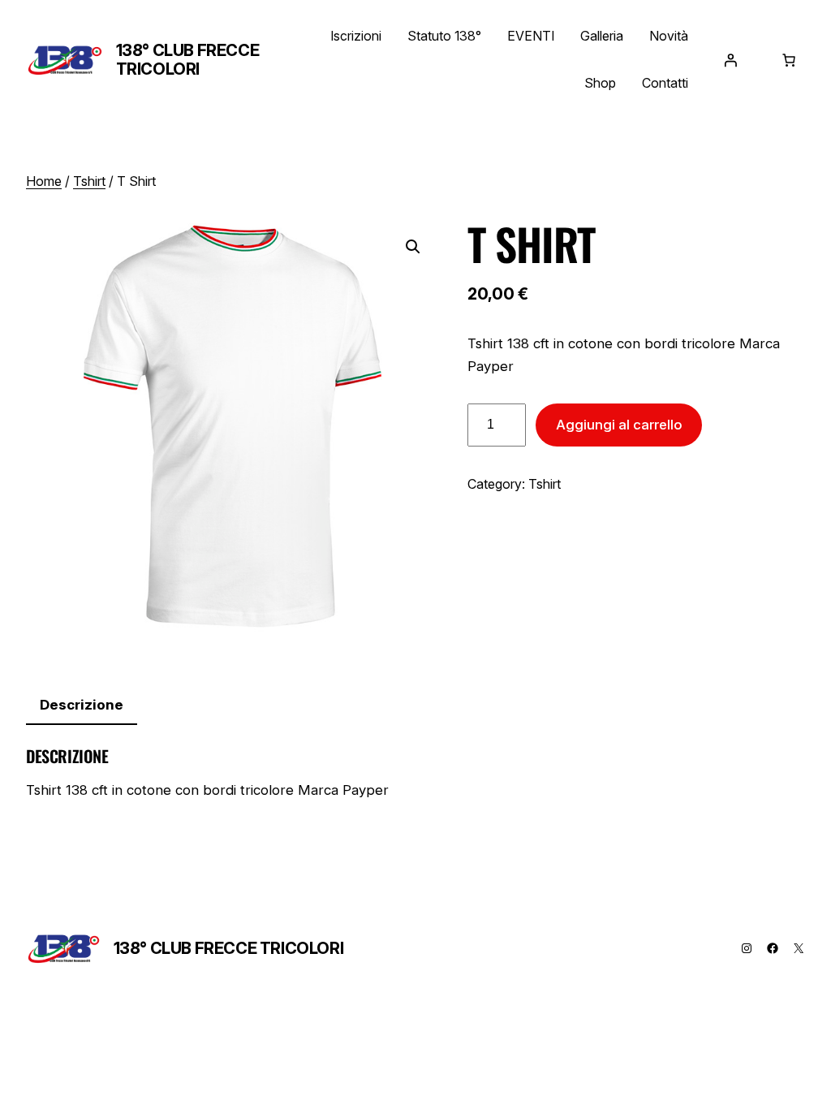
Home (44, 181)
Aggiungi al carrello (619, 424)
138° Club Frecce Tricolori (188, 60)
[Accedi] (730, 60)
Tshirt (89, 181)
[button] (413, 246)
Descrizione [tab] (81, 705)
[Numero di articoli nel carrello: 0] (789, 60)
